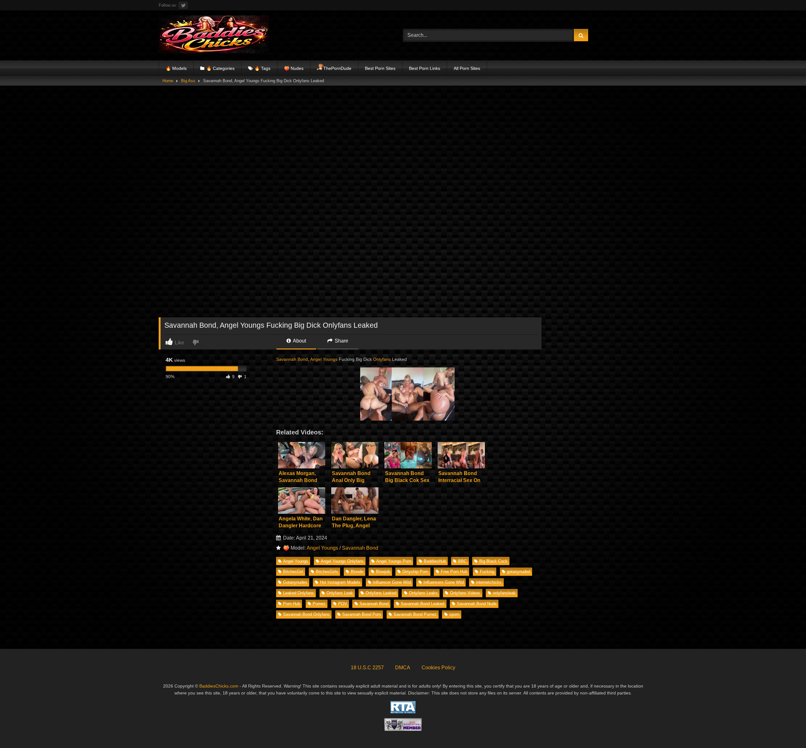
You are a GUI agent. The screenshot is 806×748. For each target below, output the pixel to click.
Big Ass (188, 80)
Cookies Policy (438, 667)
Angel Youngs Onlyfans (342, 561)
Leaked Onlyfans (298, 593)
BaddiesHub (435, 561)
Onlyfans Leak (339, 593)
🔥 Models (176, 68)
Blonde (357, 571)
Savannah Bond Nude (477, 603)
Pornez (319, 603)
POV (342, 603)
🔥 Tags (262, 68)
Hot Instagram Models (340, 582)
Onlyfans (382, 359)
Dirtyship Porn (415, 571)
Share (340, 340)
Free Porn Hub (454, 571)
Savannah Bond (292, 359)
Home (167, 80)
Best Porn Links (424, 68)
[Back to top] (786, 729)
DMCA (402, 667)
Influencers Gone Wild (443, 582)
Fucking (487, 571)
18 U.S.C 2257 (367, 667)
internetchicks (489, 582)
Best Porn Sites (380, 68)
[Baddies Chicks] (214, 35)
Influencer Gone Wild (392, 582)
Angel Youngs (324, 359)
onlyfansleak (504, 593)
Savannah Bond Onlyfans (306, 614)
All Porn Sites (467, 68)
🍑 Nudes (294, 68)
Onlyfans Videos (465, 593)
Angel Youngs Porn (393, 561)
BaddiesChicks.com (218, 685)
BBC (462, 561)
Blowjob (383, 571)
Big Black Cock (493, 561)
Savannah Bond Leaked (422, 603)
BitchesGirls (327, 571)
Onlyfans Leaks (423, 593)
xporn (454, 614)
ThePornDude (337, 68)
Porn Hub (291, 603)
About (299, 340)
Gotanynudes (295, 582)
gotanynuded (518, 571)
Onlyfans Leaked (381, 593)
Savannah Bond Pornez (415, 614)
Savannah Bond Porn (361, 614)
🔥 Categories (220, 68)
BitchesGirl (293, 571)
